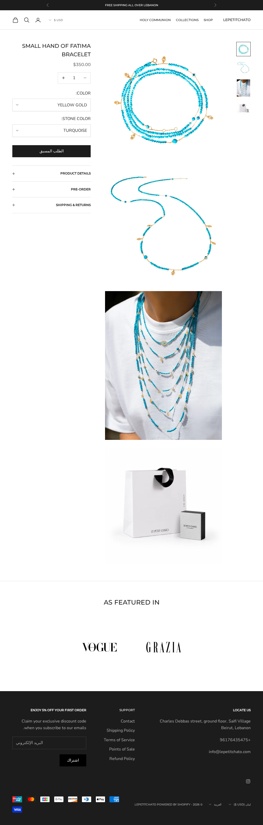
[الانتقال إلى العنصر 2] (243, 67)
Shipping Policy (121, 730)
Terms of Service (119, 740)
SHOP (208, 20)
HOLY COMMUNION (155, 20)
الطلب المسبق (52, 151)
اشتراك (73, 760)
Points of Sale (122, 749)
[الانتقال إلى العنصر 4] (243, 108)
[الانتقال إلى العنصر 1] (243, 49)
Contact (128, 721)
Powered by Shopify (173, 804)
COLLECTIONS (187, 20)
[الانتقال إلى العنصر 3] (243, 88)
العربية (217, 804)
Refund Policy (122, 759)
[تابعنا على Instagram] (248, 781)
